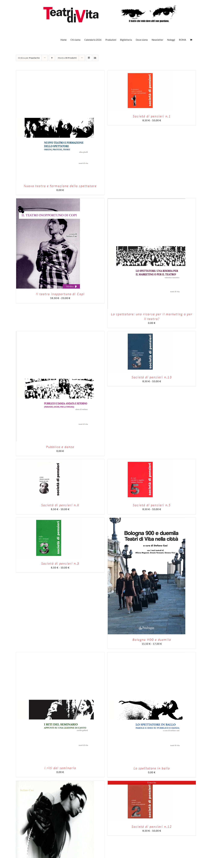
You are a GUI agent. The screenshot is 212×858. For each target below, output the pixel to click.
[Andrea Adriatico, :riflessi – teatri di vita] (55, 782)
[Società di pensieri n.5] (140, 461)
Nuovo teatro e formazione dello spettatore (60, 186)
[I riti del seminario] (55, 653)
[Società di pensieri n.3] (48, 519)
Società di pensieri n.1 (152, 116)
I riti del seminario (60, 768)
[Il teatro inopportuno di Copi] (48, 200)
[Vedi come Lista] (95, 58)
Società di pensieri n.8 (60, 505)
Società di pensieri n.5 (152, 505)
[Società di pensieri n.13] (140, 333)
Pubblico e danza (60, 447)
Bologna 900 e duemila (152, 640)
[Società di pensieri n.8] (48, 461)
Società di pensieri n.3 (60, 563)
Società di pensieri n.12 (152, 827)
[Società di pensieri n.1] (140, 72)
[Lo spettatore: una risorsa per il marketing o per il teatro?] (146, 200)
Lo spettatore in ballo (152, 768)
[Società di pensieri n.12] (140, 782)
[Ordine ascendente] (52, 58)
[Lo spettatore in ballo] (146, 653)
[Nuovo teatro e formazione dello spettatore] (55, 72)
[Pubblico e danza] (55, 333)
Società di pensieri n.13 (152, 377)
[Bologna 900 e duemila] (146, 519)
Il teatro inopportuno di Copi (60, 294)
